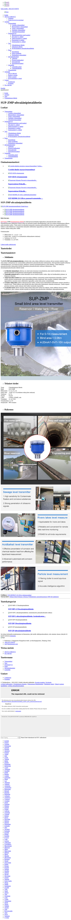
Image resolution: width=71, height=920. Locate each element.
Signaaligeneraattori (17, 63)
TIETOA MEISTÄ (10, 17)
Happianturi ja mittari (18, 40)
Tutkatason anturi (49, 684)
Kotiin (6, 15)
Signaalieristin (16, 62)
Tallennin (14, 58)
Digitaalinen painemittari (19, 55)
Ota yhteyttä (8, 85)
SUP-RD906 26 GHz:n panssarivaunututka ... (25, 198)
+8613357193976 (9, 642)
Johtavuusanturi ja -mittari (19, 38)
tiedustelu (13, 636)
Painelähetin (15, 52)
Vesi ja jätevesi (12, 73)
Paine (9, 50)
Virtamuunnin (12, 70)
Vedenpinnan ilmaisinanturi (35, 684)
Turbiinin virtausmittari (18, 30)
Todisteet (10, 18)
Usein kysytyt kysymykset (15, 20)
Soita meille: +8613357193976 (10, 9)
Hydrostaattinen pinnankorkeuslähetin (23, 48)
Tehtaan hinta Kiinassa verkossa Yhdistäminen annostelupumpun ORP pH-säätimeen (34, 597)
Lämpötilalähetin (17, 68)
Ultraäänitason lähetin (18, 45)
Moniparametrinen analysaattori (21, 35)
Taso (9, 43)
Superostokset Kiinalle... (17, 184)
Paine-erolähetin (16, 53)
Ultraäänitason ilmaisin (20, 684)
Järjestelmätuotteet (13, 57)
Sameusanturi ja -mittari (19, 42)
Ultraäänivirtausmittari (18, 32)
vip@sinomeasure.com (11, 644)
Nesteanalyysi (12, 33)
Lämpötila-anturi (17, 67)
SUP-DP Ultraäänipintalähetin (19, 623)
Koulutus (10, 83)
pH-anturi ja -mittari (17, 37)
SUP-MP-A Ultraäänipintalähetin (21, 609)
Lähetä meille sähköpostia (8, 244)
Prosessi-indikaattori (18, 60)
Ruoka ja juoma (12, 75)
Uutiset (6, 80)
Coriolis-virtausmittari (18, 25)
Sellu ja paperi (12, 77)
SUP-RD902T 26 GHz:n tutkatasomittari (19, 595)
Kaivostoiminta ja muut (15, 78)
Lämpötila (11, 65)
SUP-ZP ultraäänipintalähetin (19, 631)
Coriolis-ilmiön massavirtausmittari (21, 170)
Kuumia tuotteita (40, 682)
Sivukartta (48, 682)
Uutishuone (11, 82)
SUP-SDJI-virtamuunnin (17, 177)
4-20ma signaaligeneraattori (16, 686)
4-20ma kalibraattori (6, 684)
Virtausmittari (12, 23)
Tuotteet (6, 22)
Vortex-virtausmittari (18, 28)
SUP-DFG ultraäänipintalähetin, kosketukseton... (27, 616)
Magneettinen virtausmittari (20, 27)
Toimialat (7, 72)
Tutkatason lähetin (17, 47)
